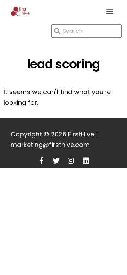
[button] (110, 11)
